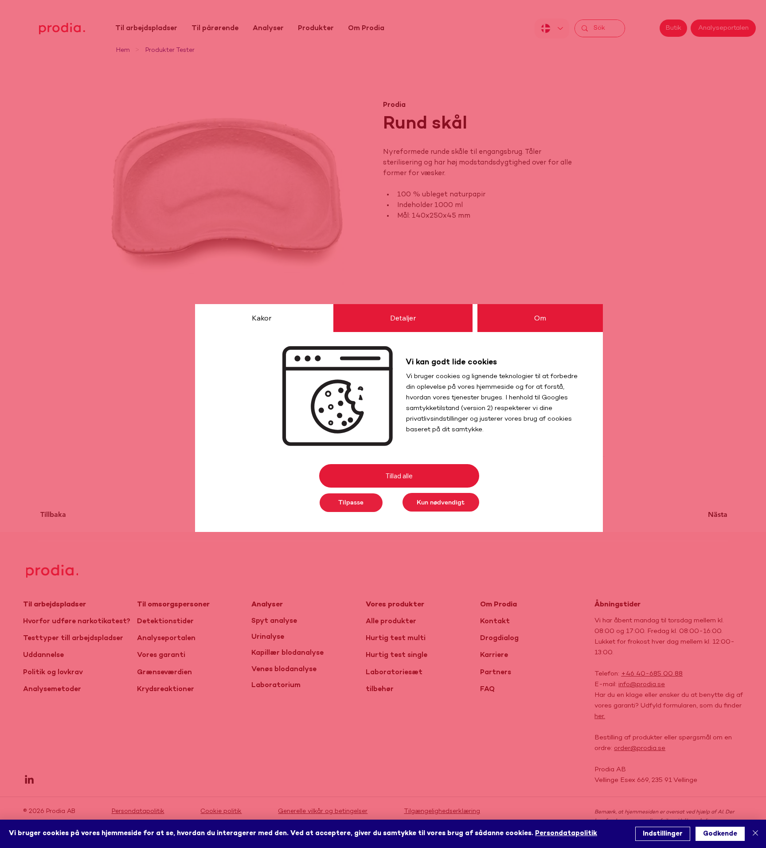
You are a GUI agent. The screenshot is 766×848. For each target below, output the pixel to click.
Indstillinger (663, 833)
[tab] (261, 318)
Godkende (720, 833)
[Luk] (755, 834)
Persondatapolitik (566, 833)
